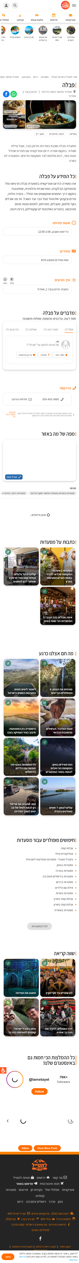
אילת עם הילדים (64, 888)
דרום (20, 1201)
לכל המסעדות (40, 926)
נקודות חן (36, 1190)
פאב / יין (40, 134)
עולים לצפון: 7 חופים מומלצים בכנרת (60, 809)
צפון (60, 1201)
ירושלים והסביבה (36, 1201)
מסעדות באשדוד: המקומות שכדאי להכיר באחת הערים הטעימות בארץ (59, 576)
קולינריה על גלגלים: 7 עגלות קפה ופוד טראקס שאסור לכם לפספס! (22, 577)
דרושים (41, 1177)
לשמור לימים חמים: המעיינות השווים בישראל (22, 691)
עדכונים (12, 329)
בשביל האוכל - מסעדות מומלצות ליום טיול (49, 859)
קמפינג (39, 1196)
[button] (75, 5)
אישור (8, 1256)
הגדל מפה (12, 477)
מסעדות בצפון (65, 865)
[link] (13, 94)
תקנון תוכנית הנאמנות (22, 1246)
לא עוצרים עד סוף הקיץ (59, 993)
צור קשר (57, 1177)
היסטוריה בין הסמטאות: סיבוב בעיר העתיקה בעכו (21, 730)
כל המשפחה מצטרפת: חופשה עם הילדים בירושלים (23, 768)
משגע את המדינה (26, 993)
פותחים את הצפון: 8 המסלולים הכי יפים (61, 691)
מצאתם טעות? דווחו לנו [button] (10, 414)
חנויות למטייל (21, 1177)
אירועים (23, 1190)
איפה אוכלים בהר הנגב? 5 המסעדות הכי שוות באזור (57, 619)
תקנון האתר (65, 1246)
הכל (69, 329)
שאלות (31, 329)
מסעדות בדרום (64, 882)
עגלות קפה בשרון (63, 899)
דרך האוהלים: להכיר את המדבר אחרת (58, 1030)
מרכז (52, 1201)
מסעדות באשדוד (63, 910)
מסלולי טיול (52, 1190)
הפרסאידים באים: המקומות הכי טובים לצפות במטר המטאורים (59, 768)
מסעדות (11, 1190)
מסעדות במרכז (64, 871)
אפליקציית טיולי (64, 854)
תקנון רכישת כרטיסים (46, 1246)
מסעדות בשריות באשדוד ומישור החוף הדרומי (52, 493)
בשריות (73, 134)
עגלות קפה (67, 848)
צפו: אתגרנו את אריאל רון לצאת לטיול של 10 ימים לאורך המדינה (23, 807)
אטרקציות (68, 1190)
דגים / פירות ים (56, 134)
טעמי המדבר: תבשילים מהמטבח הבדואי (59, 730)
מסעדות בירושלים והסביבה (58, 876)
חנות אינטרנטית (50, 1184)
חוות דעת (51, 329)
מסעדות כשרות (64, 893)
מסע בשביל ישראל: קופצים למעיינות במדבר (22, 1030)
